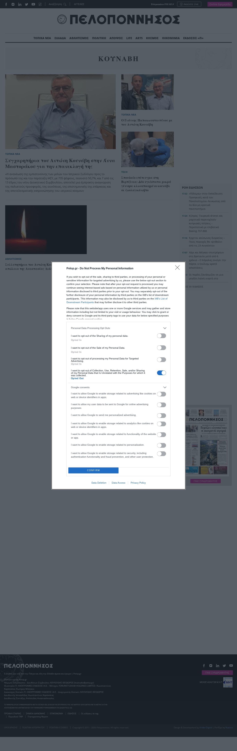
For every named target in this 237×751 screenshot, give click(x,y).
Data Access (118, 482)
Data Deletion (98, 482)
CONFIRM (93, 470)
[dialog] (118, 375)
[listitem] (118, 328)
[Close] (178, 268)
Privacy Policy (138, 482)
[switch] (161, 335)
